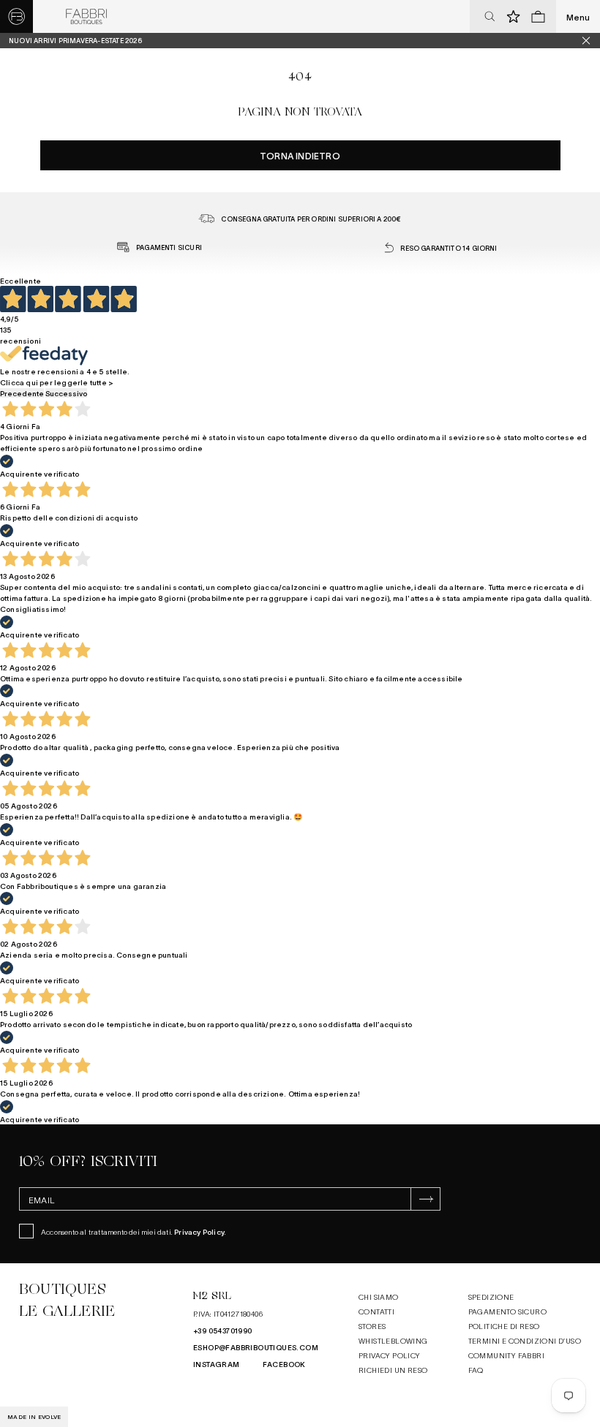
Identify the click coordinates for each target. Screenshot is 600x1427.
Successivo (66, 393)
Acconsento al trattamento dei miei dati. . (133, 1231)
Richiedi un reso (393, 1369)
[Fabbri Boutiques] (86, 17)
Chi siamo (379, 1296)
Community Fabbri (506, 1355)
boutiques (62, 1289)
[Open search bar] (489, 16)
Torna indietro (300, 156)
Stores (372, 1326)
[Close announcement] (591, 41)
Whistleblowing (393, 1340)
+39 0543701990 (222, 1330)
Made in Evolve (34, 1416)
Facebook (284, 1364)
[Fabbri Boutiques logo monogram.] (16, 16)
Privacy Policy (199, 1231)
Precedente (22, 393)
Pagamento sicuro (507, 1311)
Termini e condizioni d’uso (524, 1340)
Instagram (216, 1364)
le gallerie (67, 1311)
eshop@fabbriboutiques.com (255, 1347)
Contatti (376, 1311)
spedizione (491, 1296)
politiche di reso (504, 1326)
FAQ (476, 1369)
